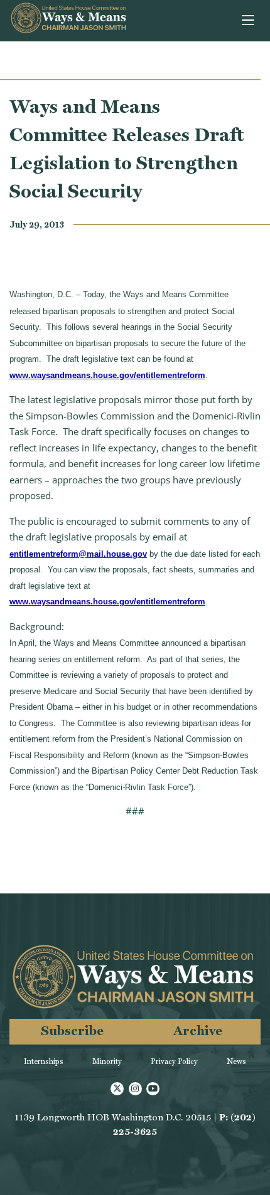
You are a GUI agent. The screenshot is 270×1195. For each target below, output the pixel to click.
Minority (107, 1061)
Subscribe (72, 1030)
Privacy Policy (174, 1061)
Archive (197, 1030)
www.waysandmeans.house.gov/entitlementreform (107, 375)
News (236, 1061)
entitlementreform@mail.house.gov (78, 554)
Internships (43, 1061)
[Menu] (249, 20)
